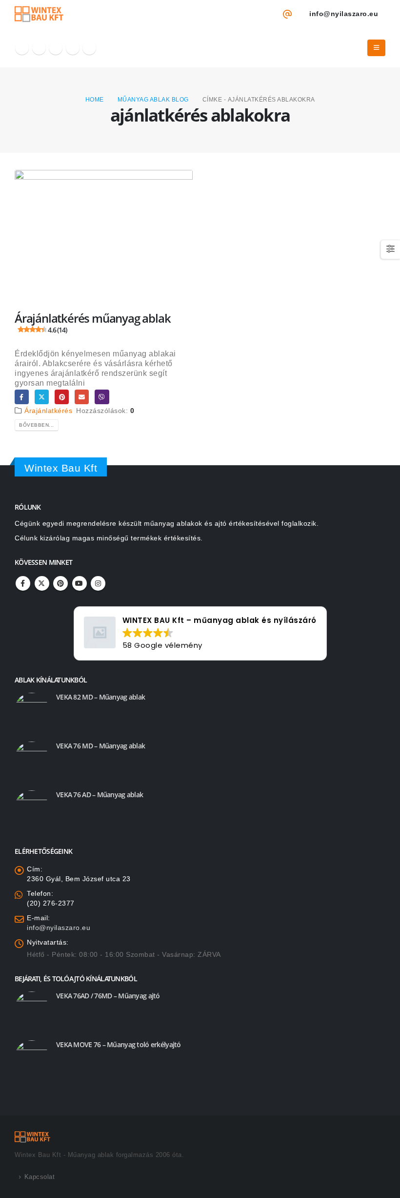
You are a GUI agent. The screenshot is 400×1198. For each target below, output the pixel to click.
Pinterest (62, 397)
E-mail (82, 397)
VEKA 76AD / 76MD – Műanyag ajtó (108, 995)
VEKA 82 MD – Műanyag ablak (100, 697)
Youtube (79, 583)
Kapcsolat (39, 1176)
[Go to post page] (32, 709)
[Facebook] (22, 48)
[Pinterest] (55, 48)
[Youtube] (73, 48)
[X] (39, 48)
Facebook (22, 397)
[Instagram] (89, 48)
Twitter (42, 397)
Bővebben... (36, 425)
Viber (102, 397)
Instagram (98, 583)
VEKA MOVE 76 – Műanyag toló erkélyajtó (118, 1044)
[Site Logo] (39, 14)
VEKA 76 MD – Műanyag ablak (100, 745)
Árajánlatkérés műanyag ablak (92, 322)
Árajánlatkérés (48, 410)
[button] (376, 48)
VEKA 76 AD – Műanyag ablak (99, 794)
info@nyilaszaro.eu (58, 927)
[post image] (104, 237)
